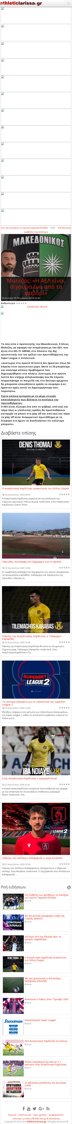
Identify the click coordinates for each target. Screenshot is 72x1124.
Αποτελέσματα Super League (40, 1020)
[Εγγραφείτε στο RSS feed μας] (48, 1108)
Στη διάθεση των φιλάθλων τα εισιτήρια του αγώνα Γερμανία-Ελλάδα (46, 896)
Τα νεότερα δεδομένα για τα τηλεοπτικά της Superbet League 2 (33, 703)
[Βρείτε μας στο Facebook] (23, 1108)
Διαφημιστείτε (56, 1114)
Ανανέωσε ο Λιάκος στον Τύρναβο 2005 (46, 999)
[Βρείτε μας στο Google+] (41, 1108)
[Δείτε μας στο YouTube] (28, 1108)
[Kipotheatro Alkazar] (36, 306)
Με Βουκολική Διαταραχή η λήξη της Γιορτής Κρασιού (44, 917)
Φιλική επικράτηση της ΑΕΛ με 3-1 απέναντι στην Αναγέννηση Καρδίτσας (45, 1063)
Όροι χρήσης (40, 1114)
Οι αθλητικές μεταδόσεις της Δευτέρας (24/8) (45, 1084)
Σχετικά (12, 1114)
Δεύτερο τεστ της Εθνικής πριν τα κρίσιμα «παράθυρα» (43, 938)
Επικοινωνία (24, 1114)
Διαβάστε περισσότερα (36, 231)
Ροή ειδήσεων (13, 887)
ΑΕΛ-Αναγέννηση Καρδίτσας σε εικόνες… (47, 1041)
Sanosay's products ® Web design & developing (36, 1118)
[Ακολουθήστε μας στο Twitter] (35, 1108)
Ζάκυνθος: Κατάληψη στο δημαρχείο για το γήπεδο (31, 561)
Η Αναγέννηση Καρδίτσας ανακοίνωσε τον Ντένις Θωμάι (35, 488)
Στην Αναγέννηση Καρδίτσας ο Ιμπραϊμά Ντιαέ (29, 778)
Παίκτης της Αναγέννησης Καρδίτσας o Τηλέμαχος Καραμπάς (31, 637)
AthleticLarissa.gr (36, 1121)
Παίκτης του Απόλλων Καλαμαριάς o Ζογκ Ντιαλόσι (32, 858)
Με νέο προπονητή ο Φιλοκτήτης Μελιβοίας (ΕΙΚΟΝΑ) (43, 979)
